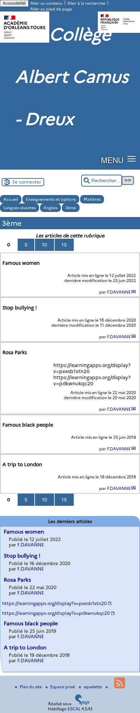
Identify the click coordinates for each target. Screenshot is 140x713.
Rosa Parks (17, 580)
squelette (93, 686)
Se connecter (26, 182)
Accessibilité (14, 3)
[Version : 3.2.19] (82, 703)
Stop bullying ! (22, 556)
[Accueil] (24, 41)
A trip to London (25, 647)
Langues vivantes (19, 207)
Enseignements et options (51, 199)
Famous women (24, 531)
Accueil (10, 199)
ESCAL (74, 708)
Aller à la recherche (86, 3)
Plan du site (31, 686)
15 (64, 245)
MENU (112, 159)
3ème (70, 207)
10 (44, 245)
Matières (92, 199)
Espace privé (63, 686)
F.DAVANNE (119, 292)
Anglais (50, 207)
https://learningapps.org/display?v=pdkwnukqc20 (56, 613)
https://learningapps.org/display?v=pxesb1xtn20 (54, 603)
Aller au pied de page (51, 9)
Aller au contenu (46, 3)
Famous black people (31, 623)
